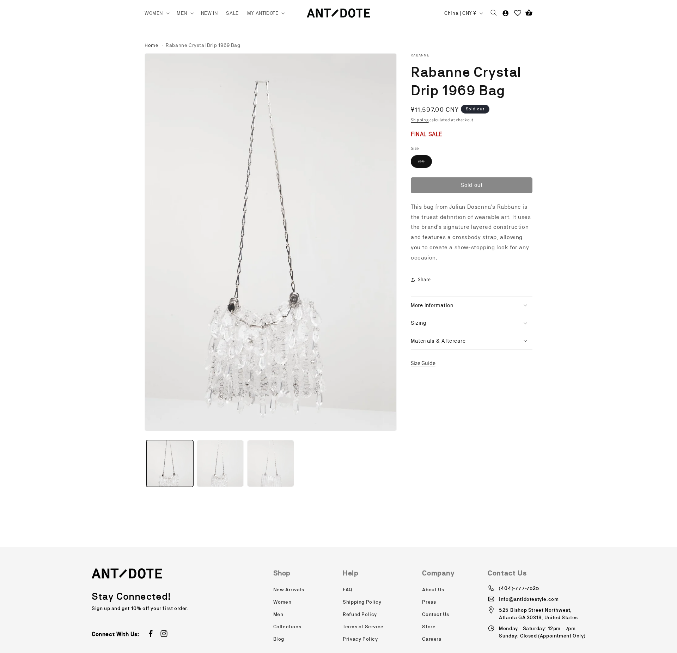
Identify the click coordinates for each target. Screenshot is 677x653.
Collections (287, 626)
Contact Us (435, 614)
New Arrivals (288, 589)
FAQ (348, 589)
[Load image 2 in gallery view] (220, 463)
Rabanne (420, 55)
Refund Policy (360, 614)
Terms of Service (363, 626)
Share (424, 279)
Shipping (420, 119)
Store (428, 626)
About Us (433, 589)
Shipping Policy (362, 602)
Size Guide (423, 363)
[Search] (493, 13)
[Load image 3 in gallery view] (270, 463)
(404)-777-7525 (519, 588)
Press (429, 602)
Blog (278, 639)
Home (151, 45)
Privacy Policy (360, 639)
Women (282, 602)
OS (425, 163)
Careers (431, 639)
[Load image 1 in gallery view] (169, 463)
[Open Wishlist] (517, 13)
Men (278, 614)
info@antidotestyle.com (529, 599)
